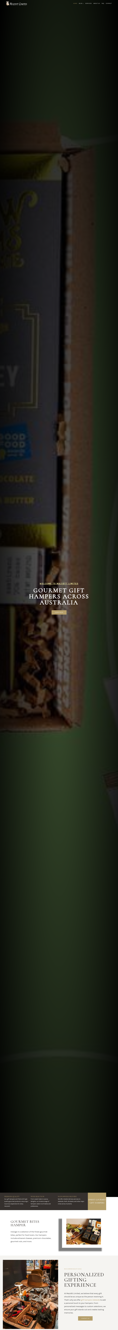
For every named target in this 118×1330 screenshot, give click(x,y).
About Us (96, 3)
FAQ (103, 3)
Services (88, 3)
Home (75, 3)
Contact (109, 3)
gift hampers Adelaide (90, 1300)
